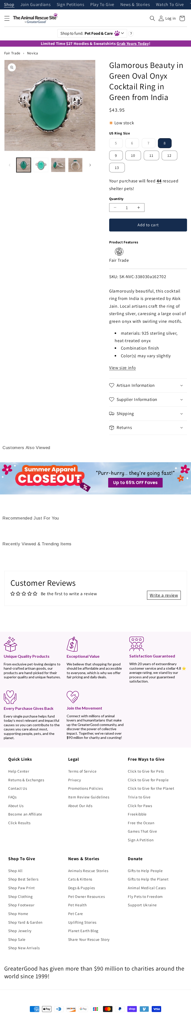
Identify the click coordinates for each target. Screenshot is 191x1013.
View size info (122, 367)
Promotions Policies (85, 788)
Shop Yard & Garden (25, 922)
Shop (9, 4)
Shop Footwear (21, 904)
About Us (15, 805)
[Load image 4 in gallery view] (75, 165)
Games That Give (142, 831)
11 (151, 155)
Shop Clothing (20, 896)
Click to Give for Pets (146, 771)
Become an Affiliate (25, 814)
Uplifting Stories (82, 922)
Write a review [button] (164, 595)
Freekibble (137, 814)
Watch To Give (170, 4)
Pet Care (75, 913)
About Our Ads (80, 805)
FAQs (12, 796)
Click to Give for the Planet (151, 788)
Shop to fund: (86, 33)
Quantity (116, 198)
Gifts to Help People (145, 870)
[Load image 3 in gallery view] (58, 165)
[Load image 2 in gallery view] (41, 165)
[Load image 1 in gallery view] (23, 165)
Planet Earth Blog (83, 930)
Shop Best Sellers (23, 879)
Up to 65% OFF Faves (135, 483)
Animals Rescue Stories (88, 870)
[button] (7, 18)
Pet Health (77, 904)
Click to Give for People (148, 779)
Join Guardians (35, 4)
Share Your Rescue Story (89, 939)
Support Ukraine (142, 904)
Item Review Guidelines (88, 796)
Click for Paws (140, 805)
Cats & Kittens (80, 879)
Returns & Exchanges (26, 779)
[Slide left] (9, 165)
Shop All (15, 870)
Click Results (19, 822)
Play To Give (102, 4)
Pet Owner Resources (86, 896)
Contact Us (17, 788)
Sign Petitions (70, 4)
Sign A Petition (140, 839)
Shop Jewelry (20, 930)
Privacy (74, 779)
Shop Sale (17, 939)
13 (117, 167)
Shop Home (18, 913)
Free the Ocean (141, 822)
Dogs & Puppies (81, 887)
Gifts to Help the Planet (148, 879)
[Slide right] (90, 165)
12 (169, 155)
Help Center (18, 771)
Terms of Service (82, 771)
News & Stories (135, 4)
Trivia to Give (139, 796)
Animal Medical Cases (147, 887)
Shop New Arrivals (24, 947)
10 (133, 155)
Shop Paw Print (21, 887)
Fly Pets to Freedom (145, 896)
